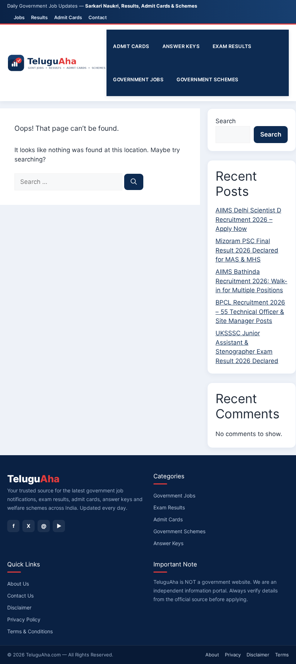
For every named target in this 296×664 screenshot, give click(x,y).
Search (226, 121)
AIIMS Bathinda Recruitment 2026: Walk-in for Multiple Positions (251, 281)
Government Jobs (138, 79)
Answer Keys (181, 46)
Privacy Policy (23, 619)
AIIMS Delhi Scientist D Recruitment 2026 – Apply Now (248, 219)
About (212, 654)
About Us (18, 584)
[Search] (133, 182)
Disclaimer (19, 607)
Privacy (233, 654)
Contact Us (20, 595)
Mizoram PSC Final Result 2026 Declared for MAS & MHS (247, 250)
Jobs (19, 17)
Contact (97, 17)
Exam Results (232, 46)
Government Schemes (207, 79)
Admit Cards (68, 17)
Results (39, 17)
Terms (282, 654)
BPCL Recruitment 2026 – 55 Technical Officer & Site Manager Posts (250, 311)
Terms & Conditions (30, 631)
